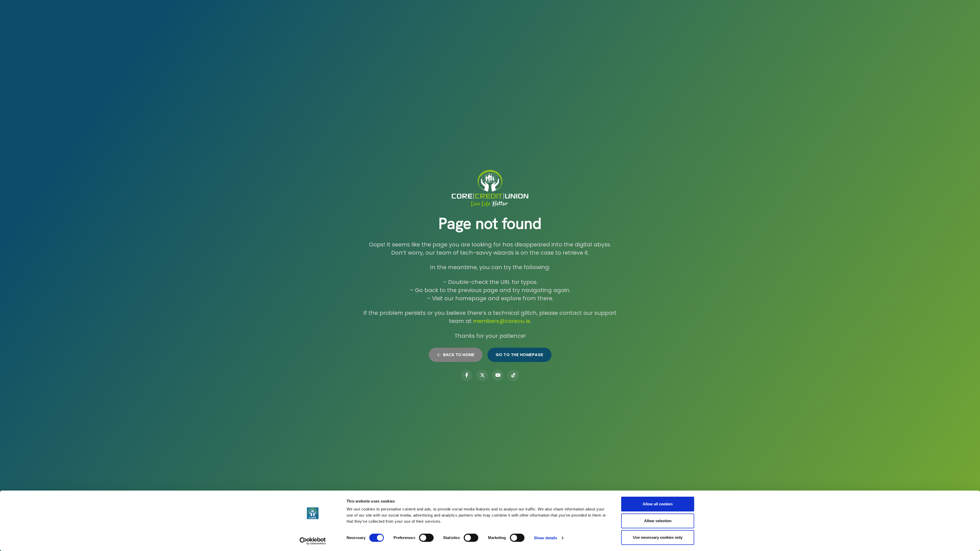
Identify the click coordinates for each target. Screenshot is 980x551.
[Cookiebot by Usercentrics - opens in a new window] (312, 541)
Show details (545, 538)
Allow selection (657, 521)
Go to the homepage (519, 355)
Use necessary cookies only (657, 537)
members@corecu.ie (501, 321)
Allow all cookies (658, 504)
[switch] (426, 538)
